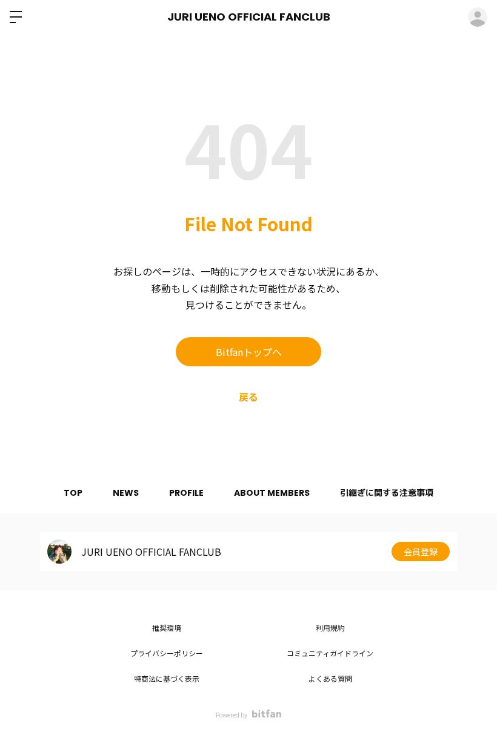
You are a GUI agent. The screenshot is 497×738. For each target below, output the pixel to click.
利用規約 (330, 627)
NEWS (126, 493)
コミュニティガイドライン (330, 653)
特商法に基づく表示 (166, 678)
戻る (248, 396)
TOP (73, 493)
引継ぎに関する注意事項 (386, 493)
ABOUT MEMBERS (272, 493)
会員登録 (421, 551)
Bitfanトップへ (249, 351)
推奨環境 (166, 627)
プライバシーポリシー (166, 653)
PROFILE (186, 493)
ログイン (477, 17)
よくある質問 (330, 678)
